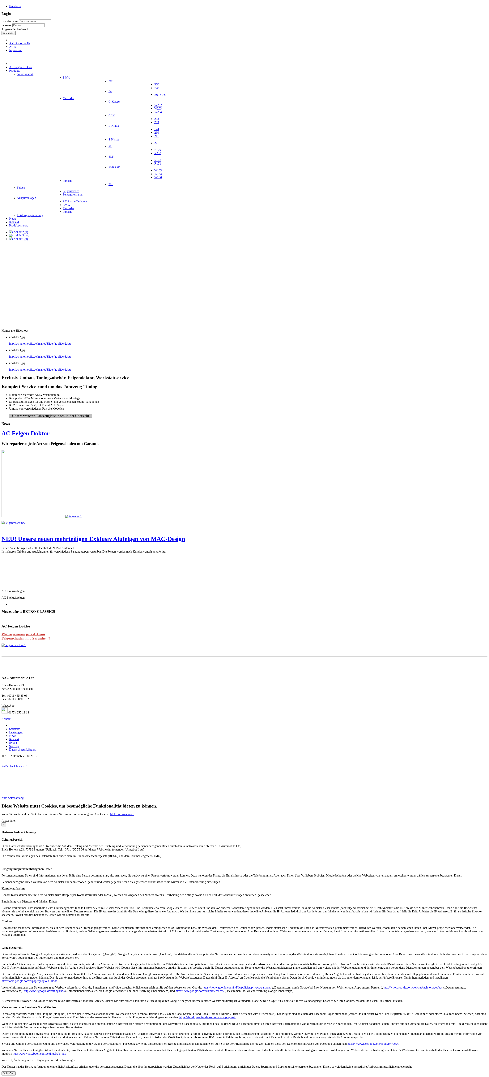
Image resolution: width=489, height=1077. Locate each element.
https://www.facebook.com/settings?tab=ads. (39, 1053)
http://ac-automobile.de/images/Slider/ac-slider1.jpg (40, 369)
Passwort (7, 25)
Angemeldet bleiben (14, 29)
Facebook (15, 6)
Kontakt (6, 719)
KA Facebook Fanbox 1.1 (15, 766)
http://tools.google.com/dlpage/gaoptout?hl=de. (30, 981)
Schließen (8, 1073)
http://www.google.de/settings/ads (44, 991)
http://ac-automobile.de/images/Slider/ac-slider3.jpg (40, 356)
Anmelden (8, 33)
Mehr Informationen (122, 814)
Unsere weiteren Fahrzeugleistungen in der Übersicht (50, 416)
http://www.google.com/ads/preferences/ (200, 991)
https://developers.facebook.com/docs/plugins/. (207, 1017)
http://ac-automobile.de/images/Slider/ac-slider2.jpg (40, 343)
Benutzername (10, 21)
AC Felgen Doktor (25, 433)
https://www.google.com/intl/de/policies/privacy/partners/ (237, 987)
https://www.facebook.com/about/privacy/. (373, 1043)
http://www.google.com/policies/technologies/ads (413, 987)
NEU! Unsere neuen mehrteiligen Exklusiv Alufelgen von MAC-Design (93, 538)
